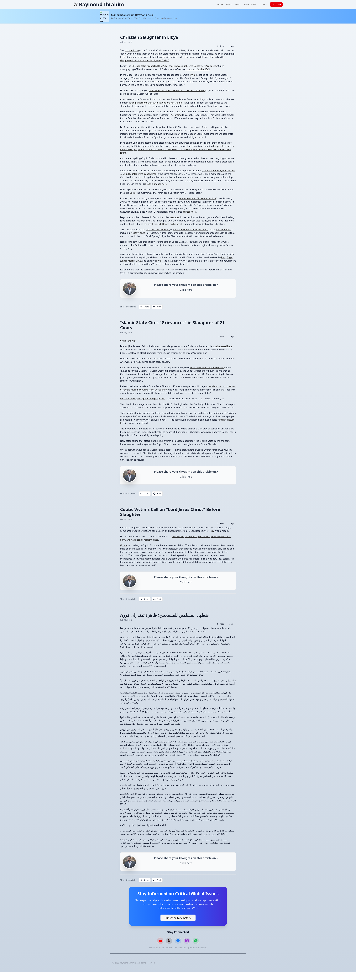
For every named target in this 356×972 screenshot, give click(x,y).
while (192, 74)
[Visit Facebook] (178, 940)
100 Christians (223, 229)
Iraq (223, 257)
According (176, 114)
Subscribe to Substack (178, 918)
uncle (132, 192)
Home (220, 4)
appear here (189, 211)
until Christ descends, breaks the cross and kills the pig (178, 90)
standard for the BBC (197, 69)
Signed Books (250, 4)
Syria (158, 260)
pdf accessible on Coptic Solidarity (207, 367)
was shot (175, 217)
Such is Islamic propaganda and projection (142, 398)
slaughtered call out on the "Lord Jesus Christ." (144, 60)
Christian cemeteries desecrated (190, 229)
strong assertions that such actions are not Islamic (155, 102)
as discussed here (222, 346)
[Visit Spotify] (195, 940)
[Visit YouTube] (160, 940)
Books (237, 4)
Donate (278, 4)
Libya (138, 260)
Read (222, 46)
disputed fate (132, 50)
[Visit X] (169, 940)
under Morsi (127, 260)
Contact (263, 4)
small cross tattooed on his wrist (165, 224)
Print (159, 306)
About (229, 4)
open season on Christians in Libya (197, 198)
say (212, 530)
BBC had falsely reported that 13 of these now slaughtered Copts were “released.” (175, 65)
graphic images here (156, 183)
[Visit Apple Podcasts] (187, 940)
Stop (231, 46)
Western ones (137, 232)
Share (146, 306)
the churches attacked (157, 229)
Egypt (230, 257)
